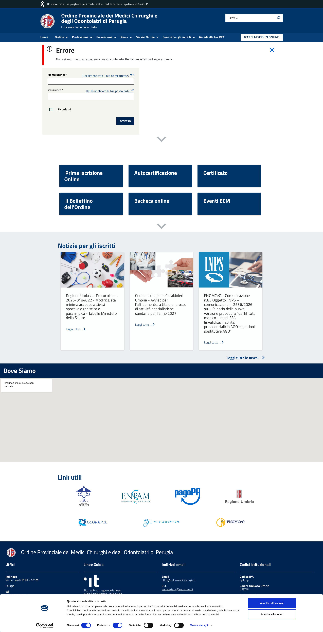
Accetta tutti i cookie (272, 603)
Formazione (104, 37)
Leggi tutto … (74, 329)
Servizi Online (145, 37)
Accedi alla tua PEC (211, 37)
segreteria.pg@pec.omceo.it (177, 589)
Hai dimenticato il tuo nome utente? (106, 75)
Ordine (59, 37)
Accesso (125, 121)
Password (55, 90)
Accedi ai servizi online (261, 37)
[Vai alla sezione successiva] (161, 140)
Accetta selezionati (272, 614)
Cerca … (233, 18)
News (124, 37)
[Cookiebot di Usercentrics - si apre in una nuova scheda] (44, 625)
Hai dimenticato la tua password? (108, 91)
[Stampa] (278, 18)
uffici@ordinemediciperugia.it (178, 580)
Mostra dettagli (199, 625)
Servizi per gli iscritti (177, 37)
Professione (80, 37)
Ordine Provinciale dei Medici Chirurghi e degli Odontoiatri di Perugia (109, 21)
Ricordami (64, 109)
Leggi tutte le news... (244, 358)
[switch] (117, 625)
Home (44, 37)
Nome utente (57, 75)
